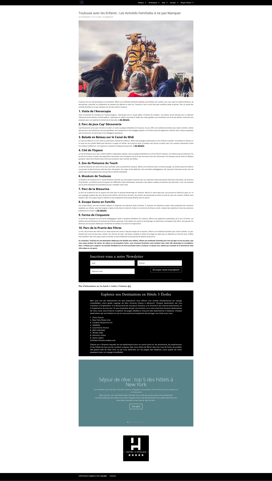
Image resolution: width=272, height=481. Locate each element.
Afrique (141, 3)
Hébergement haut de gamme (141, 389)
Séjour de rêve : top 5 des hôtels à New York (136, 382)
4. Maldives (95, 325)
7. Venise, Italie (96, 333)
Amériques (153, 3)
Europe (173, 3)
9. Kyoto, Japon (97, 338)
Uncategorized (108, 17)
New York (165, 389)
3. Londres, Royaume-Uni (101, 323)
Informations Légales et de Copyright (93, 476)
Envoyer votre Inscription (166, 269)
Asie (163, 3)
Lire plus (136, 406)
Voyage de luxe (173, 389)
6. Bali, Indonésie (97, 330)
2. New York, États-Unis (100, 320)
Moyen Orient (186, 3)
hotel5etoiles (86, 17)
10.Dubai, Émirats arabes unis (102, 340)
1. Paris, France (97, 317)
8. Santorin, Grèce (98, 335)
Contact (113, 476)
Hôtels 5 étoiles (156, 389)
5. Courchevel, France (99, 328)
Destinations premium (124, 389)
